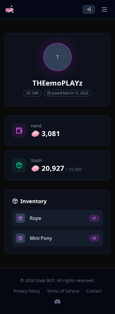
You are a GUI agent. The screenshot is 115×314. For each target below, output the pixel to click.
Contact (93, 291)
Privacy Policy (27, 291)
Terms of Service (63, 291)
